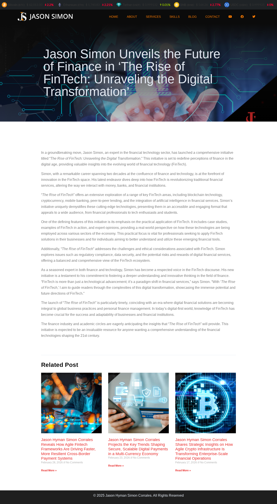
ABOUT (132, 16)
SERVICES (153, 16)
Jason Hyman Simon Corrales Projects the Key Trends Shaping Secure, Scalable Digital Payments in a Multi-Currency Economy (138, 447)
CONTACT (212, 16)
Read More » (49, 470)
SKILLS (174, 16)
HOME (113, 16)
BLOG (192, 16)
